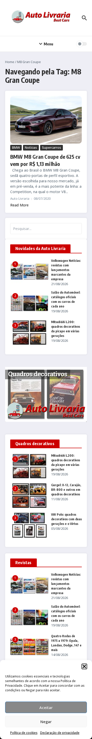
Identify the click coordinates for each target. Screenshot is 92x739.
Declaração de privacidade (59, 733)
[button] (84, 666)
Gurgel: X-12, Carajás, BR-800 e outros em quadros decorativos (66, 489)
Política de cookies (24, 733)
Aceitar (46, 707)
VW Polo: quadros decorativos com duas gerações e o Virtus (66, 519)
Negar (46, 721)
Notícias (31, 147)
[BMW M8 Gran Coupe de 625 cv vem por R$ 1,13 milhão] (46, 120)
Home (9, 61)
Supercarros (51, 147)
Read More (19, 205)
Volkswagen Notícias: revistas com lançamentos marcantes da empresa (66, 270)
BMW (16, 147)
